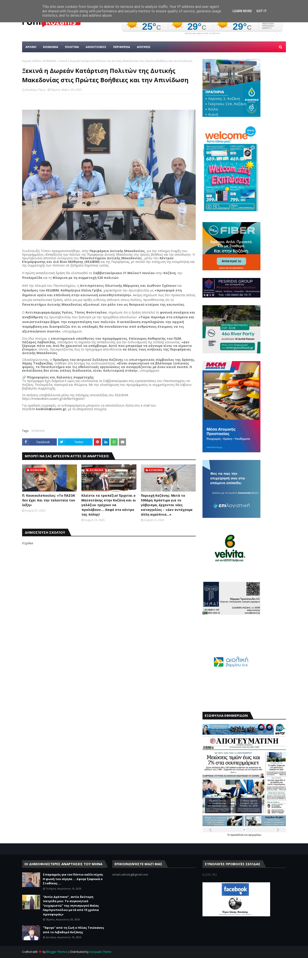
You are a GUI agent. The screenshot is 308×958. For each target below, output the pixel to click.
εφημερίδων (254, 834)
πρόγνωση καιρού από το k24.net (202, 33)
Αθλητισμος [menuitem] (96, 47)
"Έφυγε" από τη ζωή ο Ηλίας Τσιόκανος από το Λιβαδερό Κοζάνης (73, 930)
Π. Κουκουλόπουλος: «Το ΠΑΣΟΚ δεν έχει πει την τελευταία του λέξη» (48, 500)
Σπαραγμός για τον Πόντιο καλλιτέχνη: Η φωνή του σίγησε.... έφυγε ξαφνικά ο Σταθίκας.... (73, 878)
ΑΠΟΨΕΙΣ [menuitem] (144, 47)
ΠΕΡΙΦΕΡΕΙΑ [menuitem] (121, 47)
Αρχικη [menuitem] (30, 47)
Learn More (242, 11)
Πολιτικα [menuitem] (72, 47)
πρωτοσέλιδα (237, 834)
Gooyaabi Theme (100, 952)
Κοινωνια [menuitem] (50, 47)
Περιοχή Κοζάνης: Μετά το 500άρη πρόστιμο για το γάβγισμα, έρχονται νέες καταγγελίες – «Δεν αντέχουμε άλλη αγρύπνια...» (167, 505)
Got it (261, 11)
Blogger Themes (56, 952)
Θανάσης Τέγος (35, 90)
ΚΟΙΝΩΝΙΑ (49, 61)
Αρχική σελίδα (31, 61)
